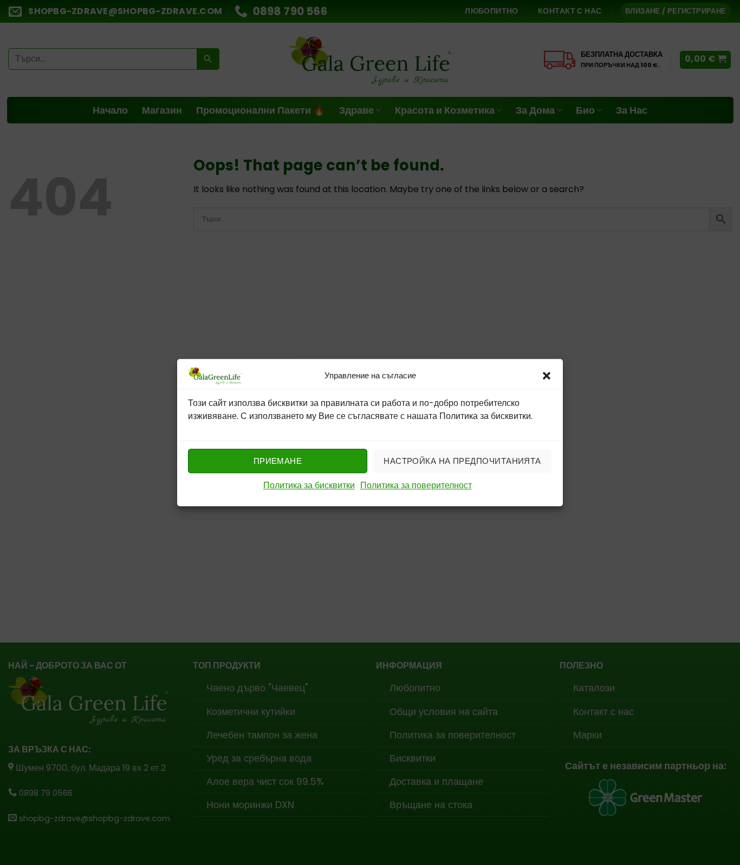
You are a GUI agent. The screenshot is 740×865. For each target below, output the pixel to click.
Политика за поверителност (416, 486)
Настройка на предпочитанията (462, 461)
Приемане (278, 461)
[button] (546, 375)
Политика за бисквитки (309, 486)
